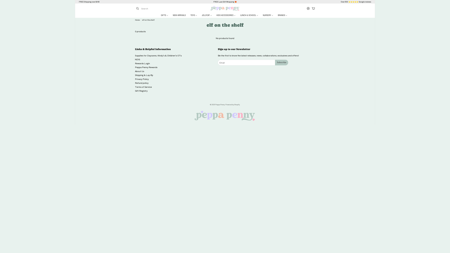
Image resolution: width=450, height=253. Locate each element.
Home (137, 20)
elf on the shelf (148, 20)
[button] (159, 8)
